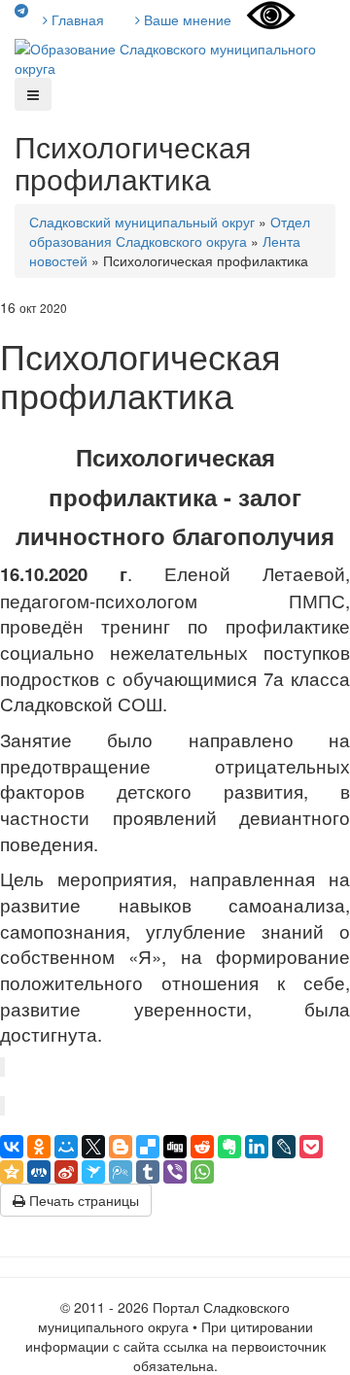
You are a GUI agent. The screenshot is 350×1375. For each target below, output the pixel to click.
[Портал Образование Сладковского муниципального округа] (175, 56)
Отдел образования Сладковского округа (169, 231)
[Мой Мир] (66, 1146)
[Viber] (175, 1172)
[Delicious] (147, 1146)
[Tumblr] (147, 1172)
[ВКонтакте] (11, 1146)
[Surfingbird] (93, 1172)
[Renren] (39, 1172)
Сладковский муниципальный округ (142, 221)
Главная (76, 19)
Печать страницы (82, 1200)
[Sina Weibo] (66, 1172)
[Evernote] (229, 1146)
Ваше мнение (185, 19)
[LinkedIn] (256, 1146)
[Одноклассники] (39, 1146)
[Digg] (175, 1146)
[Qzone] (11, 1172)
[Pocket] (311, 1146)
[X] (93, 1146)
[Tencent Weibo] (120, 1172)
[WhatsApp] (202, 1172)
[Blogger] (120, 1146)
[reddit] (202, 1146)
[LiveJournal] (284, 1146)
